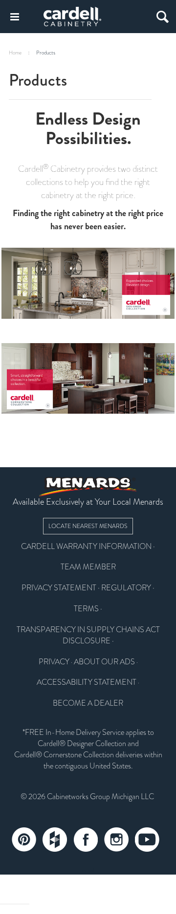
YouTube (147, 839)
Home (15, 52)
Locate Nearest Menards (88, 526)
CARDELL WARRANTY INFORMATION (86, 546)
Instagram (116, 839)
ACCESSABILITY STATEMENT (86, 682)
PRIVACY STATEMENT (59, 588)
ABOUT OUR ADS (104, 662)
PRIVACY (54, 662)
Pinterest (24, 839)
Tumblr (55, 839)
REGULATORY (126, 588)
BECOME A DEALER (88, 703)
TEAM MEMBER (88, 567)
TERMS (86, 608)
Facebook (85, 839)
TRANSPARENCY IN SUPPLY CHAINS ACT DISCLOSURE (88, 635)
